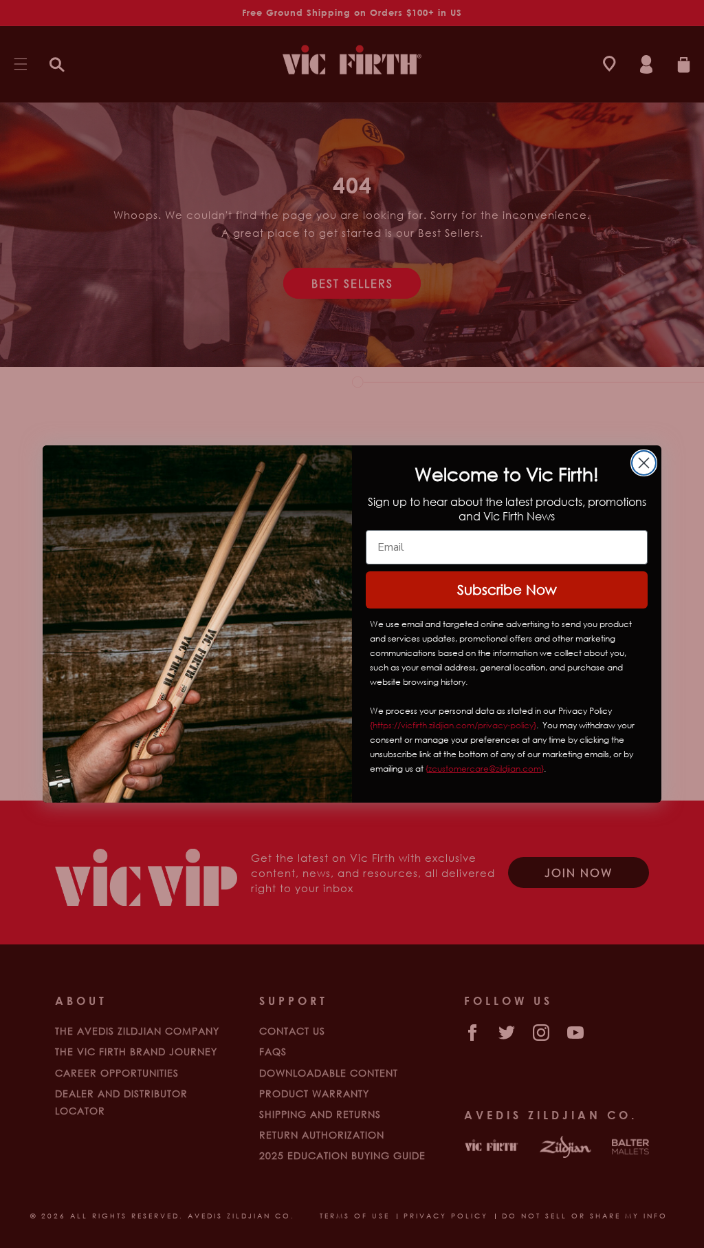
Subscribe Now (507, 589)
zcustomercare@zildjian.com (484, 768)
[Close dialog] (644, 463)
